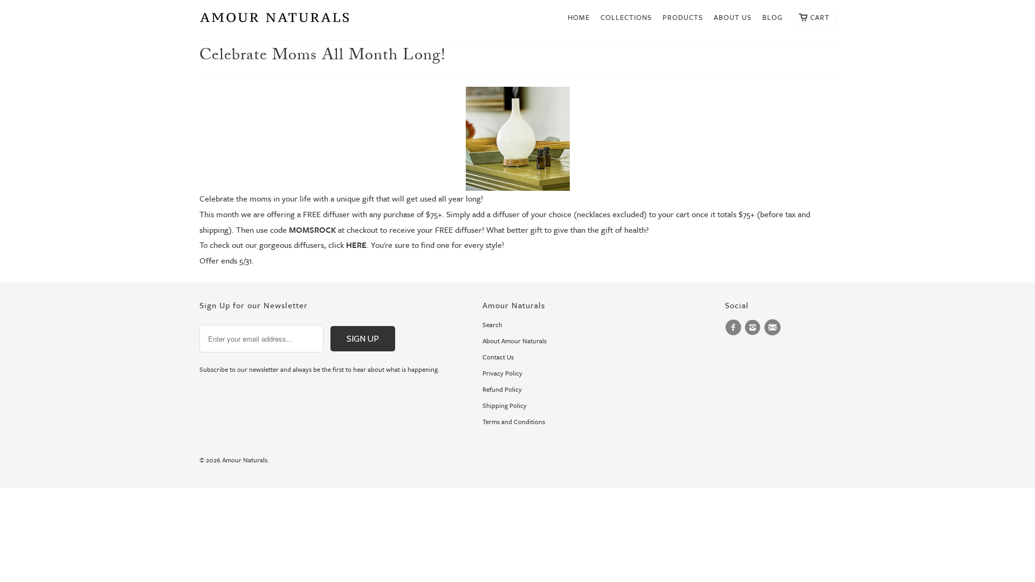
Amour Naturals (244, 460)
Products (683, 17)
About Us (732, 17)
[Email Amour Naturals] (774, 328)
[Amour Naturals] (274, 20)
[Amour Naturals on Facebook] (734, 328)
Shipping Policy (504, 405)
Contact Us (498, 357)
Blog (772, 17)
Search (492, 324)
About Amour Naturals (514, 340)
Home (579, 17)
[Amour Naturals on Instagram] (754, 328)
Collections (626, 17)
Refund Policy (502, 389)
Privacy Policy (502, 373)
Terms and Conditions (513, 421)
